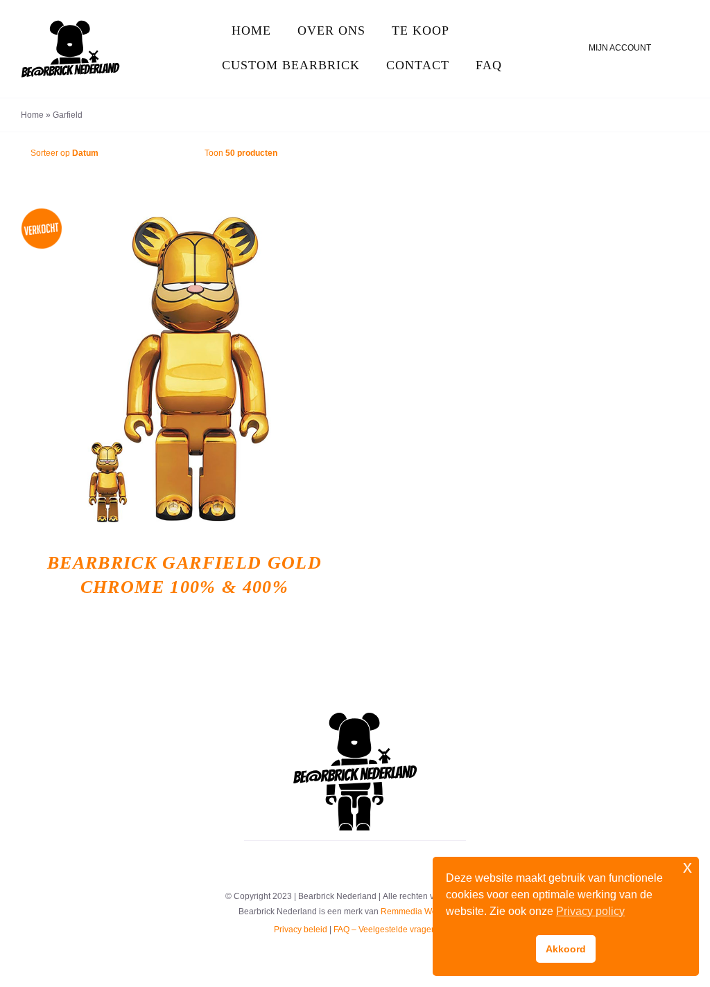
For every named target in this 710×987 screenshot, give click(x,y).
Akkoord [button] (566, 948)
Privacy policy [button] (590, 911)
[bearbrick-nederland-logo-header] (70, 25)
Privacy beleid (300, 929)
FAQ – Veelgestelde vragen (385, 929)
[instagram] (355, 863)
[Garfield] (184, 371)
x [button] (687, 866)
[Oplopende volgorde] (177, 153)
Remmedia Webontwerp (426, 911)
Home (32, 115)
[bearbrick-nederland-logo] (355, 718)
